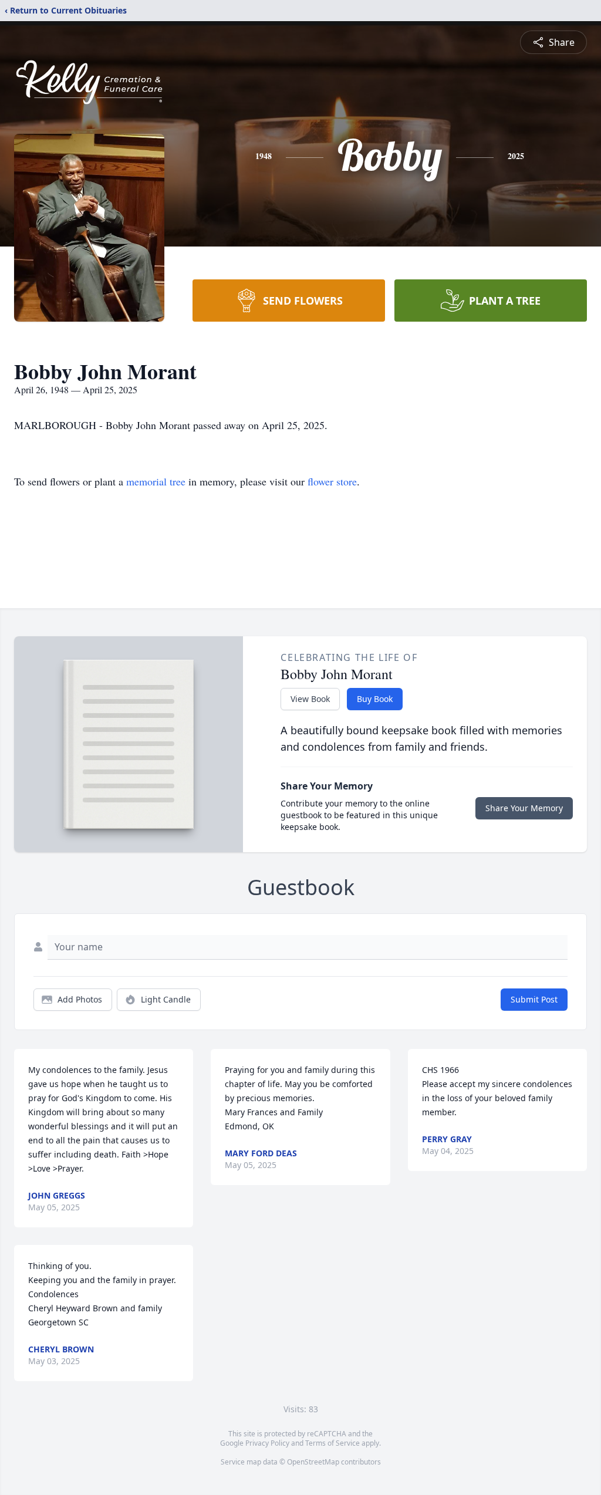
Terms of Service (332, 1443)
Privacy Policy (267, 1443)
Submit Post (534, 999)
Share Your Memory (524, 808)
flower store (332, 481)
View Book (310, 698)
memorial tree (155, 481)
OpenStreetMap (313, 1462)
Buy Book (375, 698)
